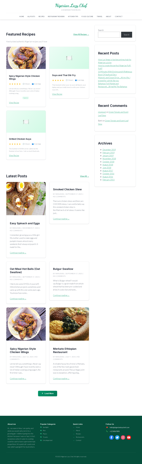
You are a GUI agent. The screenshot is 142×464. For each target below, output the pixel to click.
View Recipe (14, 102)
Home (21, 16)
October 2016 (108, 173)
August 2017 (108, 170)
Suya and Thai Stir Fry (64, 75)
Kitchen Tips (73, 16)
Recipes (41, 16)
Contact (118, 16)
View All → (84, 176)
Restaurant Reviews (56, 16)
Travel (99, 16)
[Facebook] (111, 437)
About (108, 16)
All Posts (31, 16)
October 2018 (108, 162)
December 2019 (109, 149)
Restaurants (80, 437)
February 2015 (109, 180)
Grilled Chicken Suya (20, 139)
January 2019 (108, 155)
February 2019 (109, 152)
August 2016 (108, 177)
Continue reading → (18, 253)
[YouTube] (129, 437)
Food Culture (87, 16)
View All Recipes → (81, 34)
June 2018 (107, 168)
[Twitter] (117, 437)
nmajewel (102, 112)
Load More (49, 393)
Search (101, 30)
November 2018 (109, 158)
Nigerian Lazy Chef (71, 5)
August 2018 (108, 165)
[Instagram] (123, 437)
